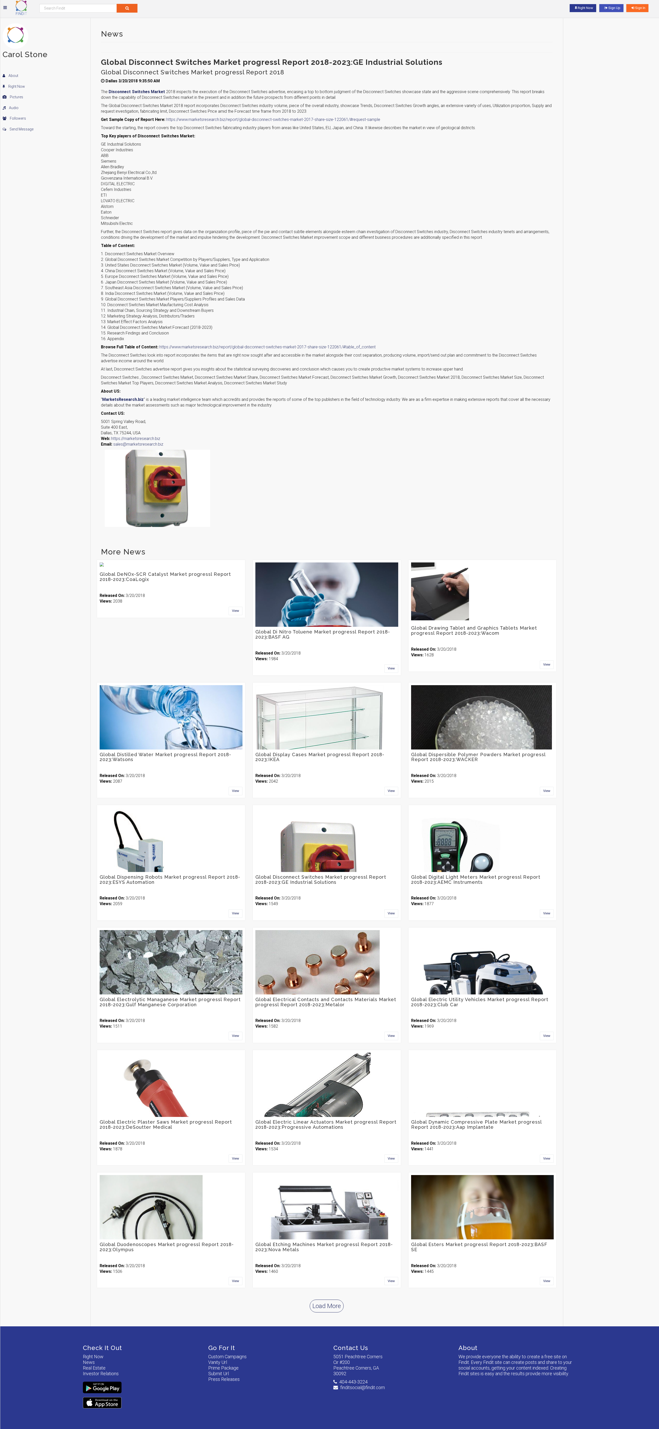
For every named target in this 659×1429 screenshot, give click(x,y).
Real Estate (94, 1368)
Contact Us (350, 1348)
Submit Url (218, 1373)
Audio (13, 108)
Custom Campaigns (227, 1356)
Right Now (16, 86)
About (13, 76)
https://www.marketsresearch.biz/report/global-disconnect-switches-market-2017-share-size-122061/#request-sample (273, 119)
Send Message (21, 129)
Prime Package (223, 1368)
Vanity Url (217, 1362)
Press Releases (224, 1379)
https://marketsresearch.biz (135, 438)
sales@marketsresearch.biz (138, 444)
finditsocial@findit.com (362, 1387)
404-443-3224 (353, 1381)
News (89, 1362)
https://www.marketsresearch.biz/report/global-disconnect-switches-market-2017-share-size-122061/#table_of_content (267, 347)
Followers (17, 118)
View (235, 611)
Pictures (16, 97)
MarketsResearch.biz (123, 399)
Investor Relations (101, 1373)
